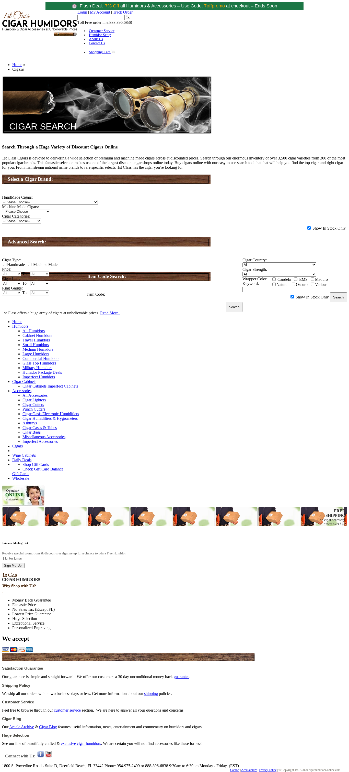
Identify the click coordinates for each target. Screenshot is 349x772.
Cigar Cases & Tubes (39, 427)
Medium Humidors (37, 349)
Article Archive (21, 727)
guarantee (181, 676)
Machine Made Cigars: (20, 207)
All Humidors (33, 331)
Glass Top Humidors (39, 363)
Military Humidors (37, 368)
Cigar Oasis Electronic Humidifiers (50, 414)
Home (17, 64)
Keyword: (250, 283)
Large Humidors (35, 354)
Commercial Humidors (40, 358)
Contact (234, 770)
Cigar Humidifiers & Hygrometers (50, 418)
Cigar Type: (11, 260)
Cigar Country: (254, 260)
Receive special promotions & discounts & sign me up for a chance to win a (64, 553)
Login (82, 12)
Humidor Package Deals (42, 372)
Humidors (20, 326)
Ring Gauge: (12, 288)
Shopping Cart (100, 52)
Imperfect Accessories (40, 441)
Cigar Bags (31, 432)
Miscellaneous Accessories (43, 437)
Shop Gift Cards (35, 464)
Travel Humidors (36, 340)
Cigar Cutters (33, 404)
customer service (67, 710)
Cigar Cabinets (24, 381)
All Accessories (35, 395)
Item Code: (96, 294)
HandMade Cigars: (17, 197)
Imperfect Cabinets (63, 386)
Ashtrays (29, 423)
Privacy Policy (267, 770)
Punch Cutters (33, 409)
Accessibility (249, 770)
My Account (100, 12)
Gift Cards (20, 473)
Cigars (17, 446)
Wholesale (20, 478)
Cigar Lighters (34, 400)
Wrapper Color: (254, 279)
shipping (151, 693)
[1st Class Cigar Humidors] (39, 35)
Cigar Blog (48, 727)
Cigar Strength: (254, 269)
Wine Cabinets (24, 455)
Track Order (123, 12)
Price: (6, 269)
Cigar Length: (13, 278)
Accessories (21, 391)
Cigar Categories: (16, 216)
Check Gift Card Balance (42, 469)
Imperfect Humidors (38, 377)
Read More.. (110, 313)
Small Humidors (35, 344)
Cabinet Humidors (37, 335)
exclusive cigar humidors (81, 743)
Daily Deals (21, 460)
